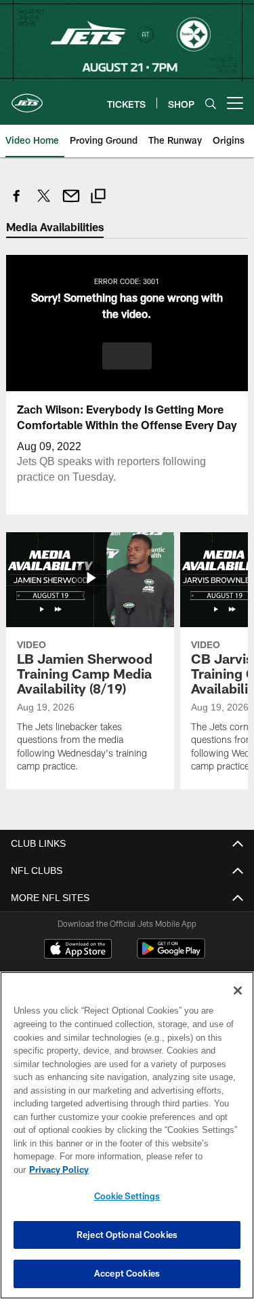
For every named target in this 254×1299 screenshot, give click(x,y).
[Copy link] (98, 197)
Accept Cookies (127, 1273)
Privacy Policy (163, 1169)
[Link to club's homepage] (27, 97)
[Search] (210, 103)
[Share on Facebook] (17, 203)
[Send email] (71, 203)
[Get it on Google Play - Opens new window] (171, 955)
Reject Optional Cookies (127, 1234)
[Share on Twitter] (44, 203)
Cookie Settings (127, 1196)
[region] (127, 1142)
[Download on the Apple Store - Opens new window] (78, 949)
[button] (127, 355)
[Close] (238, 1004)
